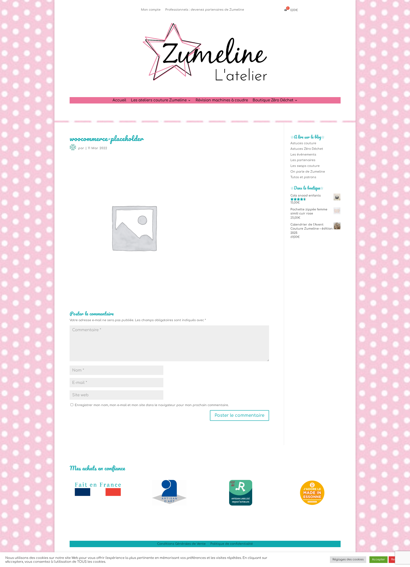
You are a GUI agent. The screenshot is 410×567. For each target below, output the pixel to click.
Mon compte (151, 9)
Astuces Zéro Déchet (306, 148)
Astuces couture (303, 143)
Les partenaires (302, 160)
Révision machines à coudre (222, 100)
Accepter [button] (378, 559)
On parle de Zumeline (307, 171)
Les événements (303, 154)
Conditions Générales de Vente (181, 543)
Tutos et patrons (303, 177)
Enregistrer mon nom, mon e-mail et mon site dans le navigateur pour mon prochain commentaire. (152, 405)
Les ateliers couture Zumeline (159, 100)
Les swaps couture (305, 166)
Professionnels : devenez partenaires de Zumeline (204, 9)
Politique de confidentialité (231, 543)
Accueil (119, 100)
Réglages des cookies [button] (348, 559)
